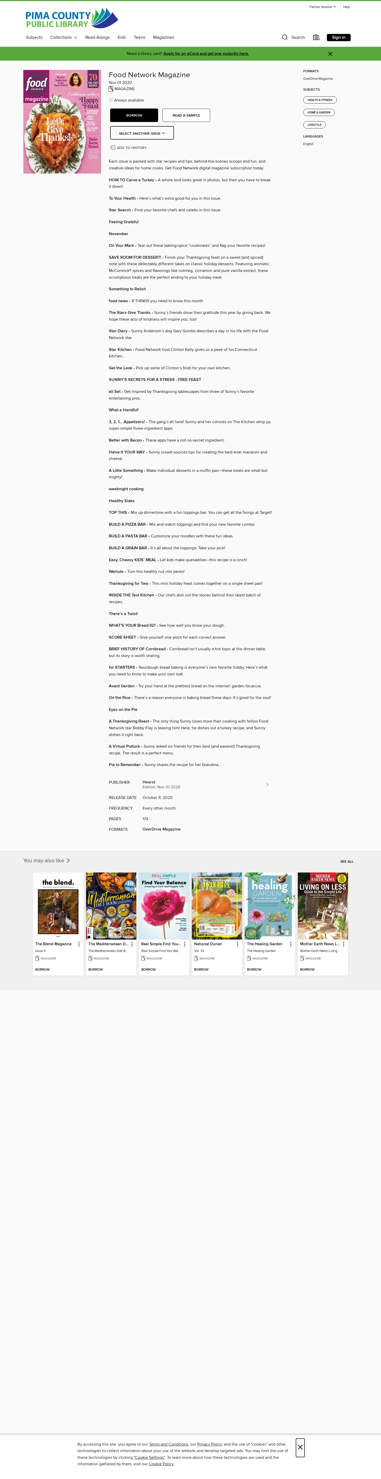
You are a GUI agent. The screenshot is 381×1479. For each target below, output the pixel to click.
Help (346, 7)
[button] (322, 7)
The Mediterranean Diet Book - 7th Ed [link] (108, 944)
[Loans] (316, 38)
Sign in (338, 37)
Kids (122, 37)
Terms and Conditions (168, 1444)
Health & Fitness (320, 100)
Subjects (34, 37)
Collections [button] (62, 37)
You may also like (44, 860)
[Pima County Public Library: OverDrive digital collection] (72, 18)
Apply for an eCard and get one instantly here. (206, 53)
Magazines (163, 37)
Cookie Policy (161, 1464)
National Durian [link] (208, 944)
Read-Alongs (97, 37)
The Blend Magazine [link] (53, 944)
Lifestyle (314, 125)
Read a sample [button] (186, 115)
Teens (139, 37)
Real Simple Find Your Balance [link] (161, 944)
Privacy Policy (209, 1444)
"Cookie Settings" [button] (149, 1457)
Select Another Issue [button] (140, 133)
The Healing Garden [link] (265, 944)
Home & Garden (319, 112)
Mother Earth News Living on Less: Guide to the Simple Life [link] (320, 944)
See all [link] (347, 861)
